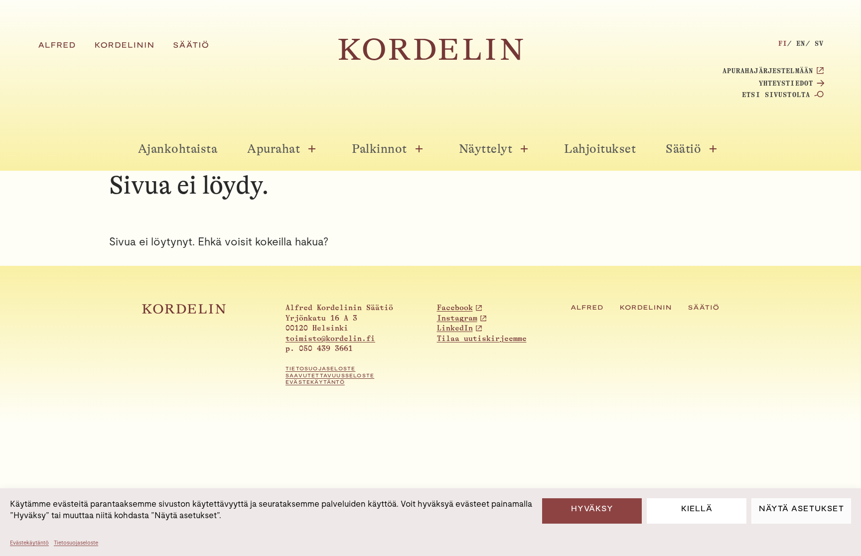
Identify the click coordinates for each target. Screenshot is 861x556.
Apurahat (273, 149)
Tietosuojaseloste (76, 543)
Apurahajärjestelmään (767, 71)
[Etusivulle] (430, 57)
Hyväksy (592, 508)
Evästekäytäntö (29, 543)
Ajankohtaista (178, 149)
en (800, 43)
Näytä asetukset (801, 508)
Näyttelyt (486, 149)
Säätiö (683, 149)
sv (819, 43)
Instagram (457, 318)
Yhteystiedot (786, 83)
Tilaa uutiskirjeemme (482, 338)
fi (782, 43)
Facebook (455, 308)
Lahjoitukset (600, 149)
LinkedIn (455, 328)
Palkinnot (379, 149)
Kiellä (697, 508)
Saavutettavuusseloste (330, 375)
